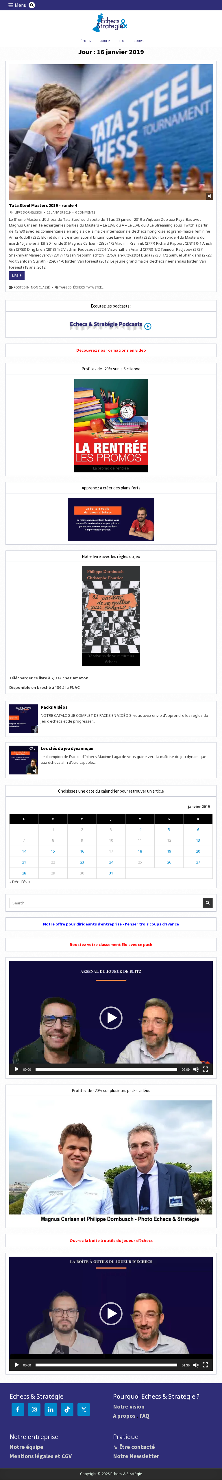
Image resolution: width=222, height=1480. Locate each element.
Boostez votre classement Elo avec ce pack (111, 944)
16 (82, 851)
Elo (121, 41)
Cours (138, 41)
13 (198, 840)
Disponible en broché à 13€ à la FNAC (44, 687)
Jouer (105, 41)
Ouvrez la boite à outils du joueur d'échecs (111, 1240)
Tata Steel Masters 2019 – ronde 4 (43, 205)
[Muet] (196, 1069)
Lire (18, 276)
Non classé (40, 287)
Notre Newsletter (136, 1456)
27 (198, 862)
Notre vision (129, 1406)
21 (24, 862)
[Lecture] (17, 1069)
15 (53, 851)
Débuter (85, 41)
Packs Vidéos (54, 707)
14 (24, 851)
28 (24, 873)
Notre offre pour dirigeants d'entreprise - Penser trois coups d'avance (111, 924)
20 (198, 851)
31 (111, 873)
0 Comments (85, 212)
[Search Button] (32, 5)
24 (111, 862)
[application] (111, 1018)
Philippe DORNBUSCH (26, 212)
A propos (124, 1415)
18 (140, 851)
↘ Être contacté (134, 1446)
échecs (79, 287)
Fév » (25, 881)
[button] (111, 1018)
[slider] (106, 1069)
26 (169, 862)
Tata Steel (94, 287)
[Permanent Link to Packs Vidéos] (23, 718)
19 (169, 851)
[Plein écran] (205, 1069)
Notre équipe (26, 1446)
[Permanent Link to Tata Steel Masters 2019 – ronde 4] (111, 132)
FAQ (144, 1415)
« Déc (14, 881)
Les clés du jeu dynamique (67, 748)
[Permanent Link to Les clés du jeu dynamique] (23, 760)
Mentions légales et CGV (41, 1456)
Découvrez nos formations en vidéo (111, 350)
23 (82, 862)
